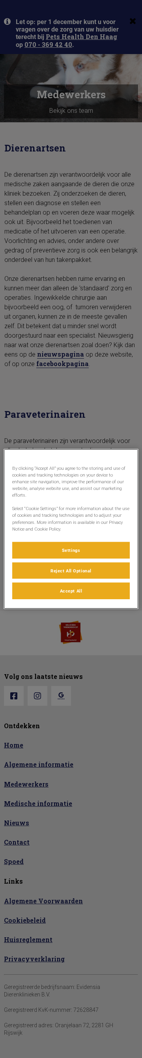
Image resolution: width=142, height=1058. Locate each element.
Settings (71, 550)
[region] (71, 529)
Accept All (71, 591)
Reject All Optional (71, 570)
